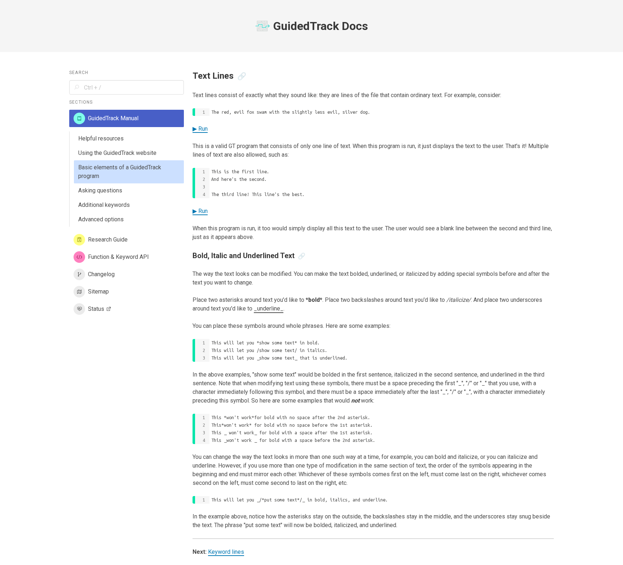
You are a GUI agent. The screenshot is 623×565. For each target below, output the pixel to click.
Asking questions (100, 190)
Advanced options (101, 219)
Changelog (101, 274)
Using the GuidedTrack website (117, 152)
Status (96, 308)
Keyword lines (226, 551)
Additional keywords (104, 204)
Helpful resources (101, 138)
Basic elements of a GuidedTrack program (119, 171)
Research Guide (108, 239)
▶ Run (200, 128)
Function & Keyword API (118, 256)
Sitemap (98, 291)
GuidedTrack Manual (113, 118)
